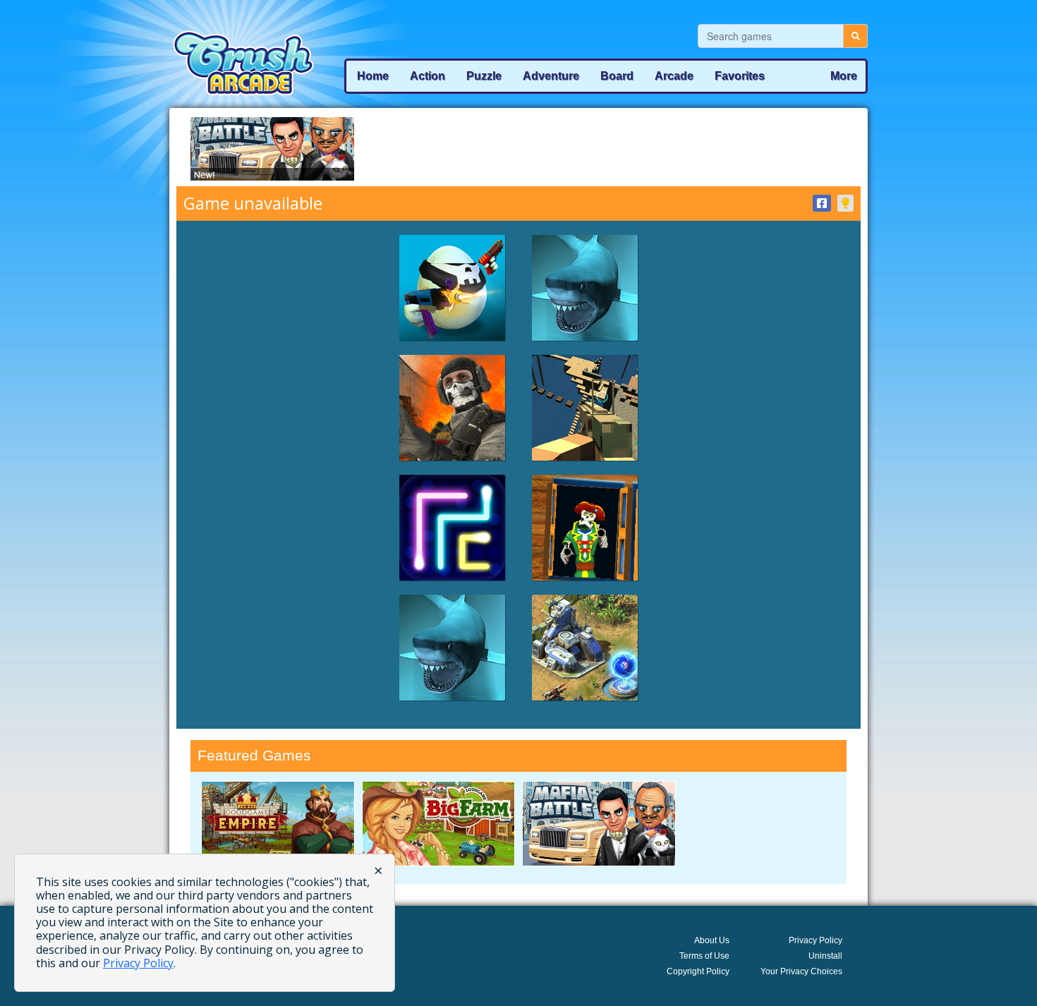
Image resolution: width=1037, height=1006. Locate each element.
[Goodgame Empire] (278, 823)
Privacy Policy (815, 940)
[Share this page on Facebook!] (822, 203)
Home (373, 76)
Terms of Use (704, 956)
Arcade (674, 76)
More (843, 76)
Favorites (740, 76)
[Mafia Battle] (599, 823)
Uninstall (825, 956)
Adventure (551, 76)
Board (616, 76)
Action (427, 76)
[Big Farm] (439, 823)
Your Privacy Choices (801, 971)
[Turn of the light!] (845, 203)
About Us (711, 940)
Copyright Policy (698, 971)
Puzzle (484, 76)
